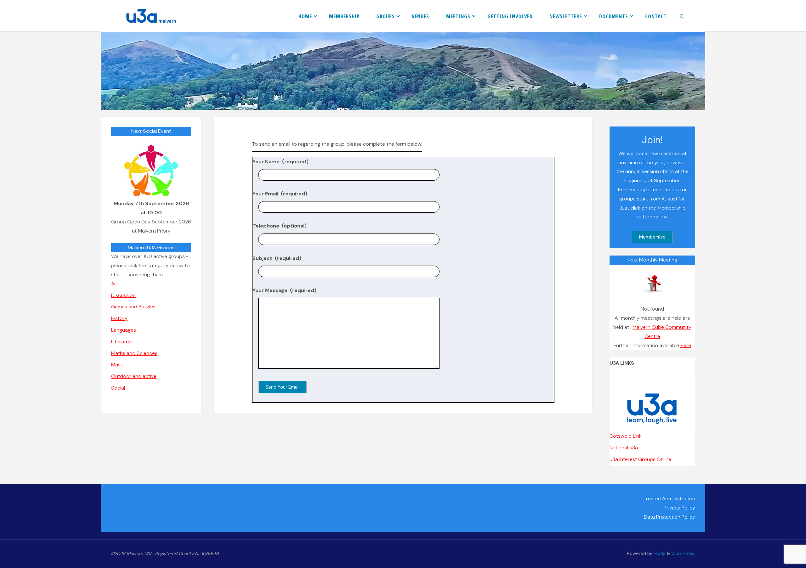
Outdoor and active (133, 376)
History (119, 318)
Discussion (123, 295)
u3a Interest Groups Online (640, 459)
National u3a (624, 447)
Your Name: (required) (281, 161)
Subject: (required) (277, 258)
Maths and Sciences (134, 353)
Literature (122, 341)
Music (117, 364)
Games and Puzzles (133, 306)
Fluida (659, 553)
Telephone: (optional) (280, 225)
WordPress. (683, 553)
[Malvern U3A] (148, 16)
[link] (682, 16)
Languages (123, 330)
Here (685, 345)
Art (114, 283)
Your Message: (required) (284, 290)
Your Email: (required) (280, 193)
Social (118, 388)
